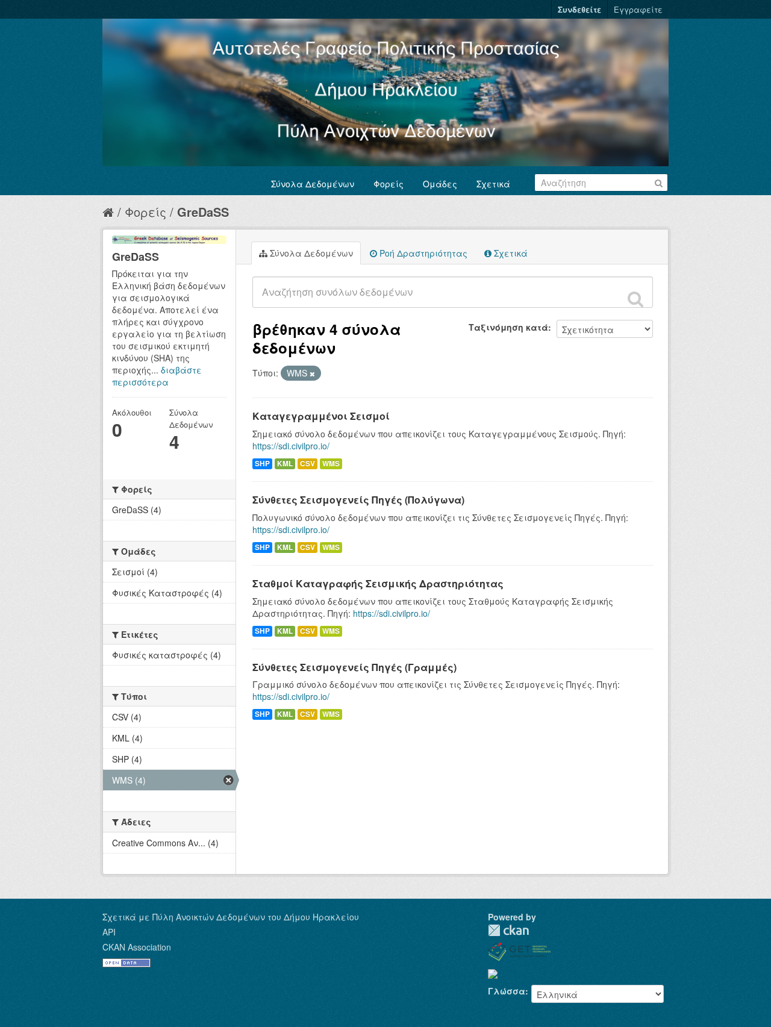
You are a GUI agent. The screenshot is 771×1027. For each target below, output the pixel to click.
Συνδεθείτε (579, 9)
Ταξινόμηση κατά (508, 327)
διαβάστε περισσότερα (157, 376)
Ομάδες (440, 184)
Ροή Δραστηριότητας (422, 253)
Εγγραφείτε (638, 9)
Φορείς (388, 184)
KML (285, 463)
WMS (331, 463)
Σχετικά (493, 184)
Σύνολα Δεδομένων (312, 184)
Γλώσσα (506, 991)
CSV (307, 463)
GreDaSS (203, 211)
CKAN (508, 930)
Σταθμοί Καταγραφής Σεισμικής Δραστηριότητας (378, 583)
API (109, 932)
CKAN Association (136, 947)
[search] (635, 299)
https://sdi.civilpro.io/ (290, 446)
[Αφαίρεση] (312, 373)
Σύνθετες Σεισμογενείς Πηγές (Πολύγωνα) (358, 500)
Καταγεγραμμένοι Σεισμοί (321, 416)
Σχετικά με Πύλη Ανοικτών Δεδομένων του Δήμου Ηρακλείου (230, 917)
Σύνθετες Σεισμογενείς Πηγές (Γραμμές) (354, 667)
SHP (262, 463)
